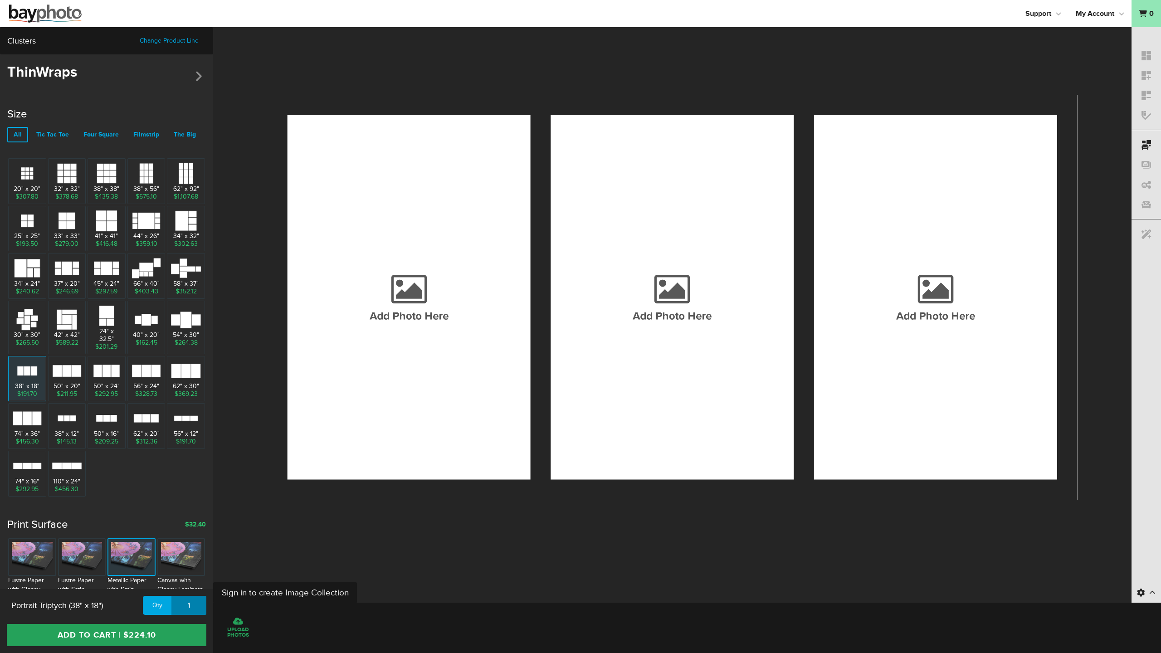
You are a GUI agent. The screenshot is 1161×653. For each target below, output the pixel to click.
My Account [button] (1095, 13)
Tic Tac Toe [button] (52, 134)
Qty (157, 605)
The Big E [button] (187, 134)
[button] (1146, 13)
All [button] (18, 134)
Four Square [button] (101, 134)
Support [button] (1038, 13)
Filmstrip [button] (146, 134)
